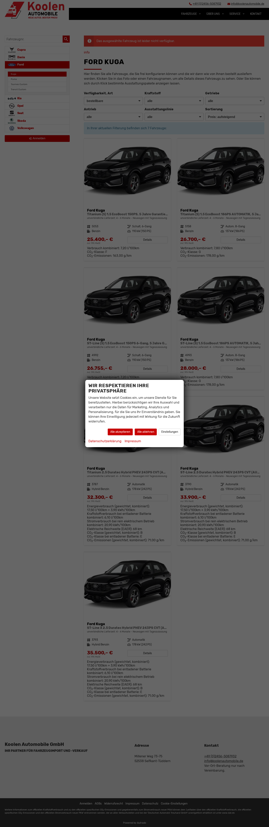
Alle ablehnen (145, 432)
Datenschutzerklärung (105, 441)
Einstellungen (169, 432)
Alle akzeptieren (120, 432)
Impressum (133, 441)
